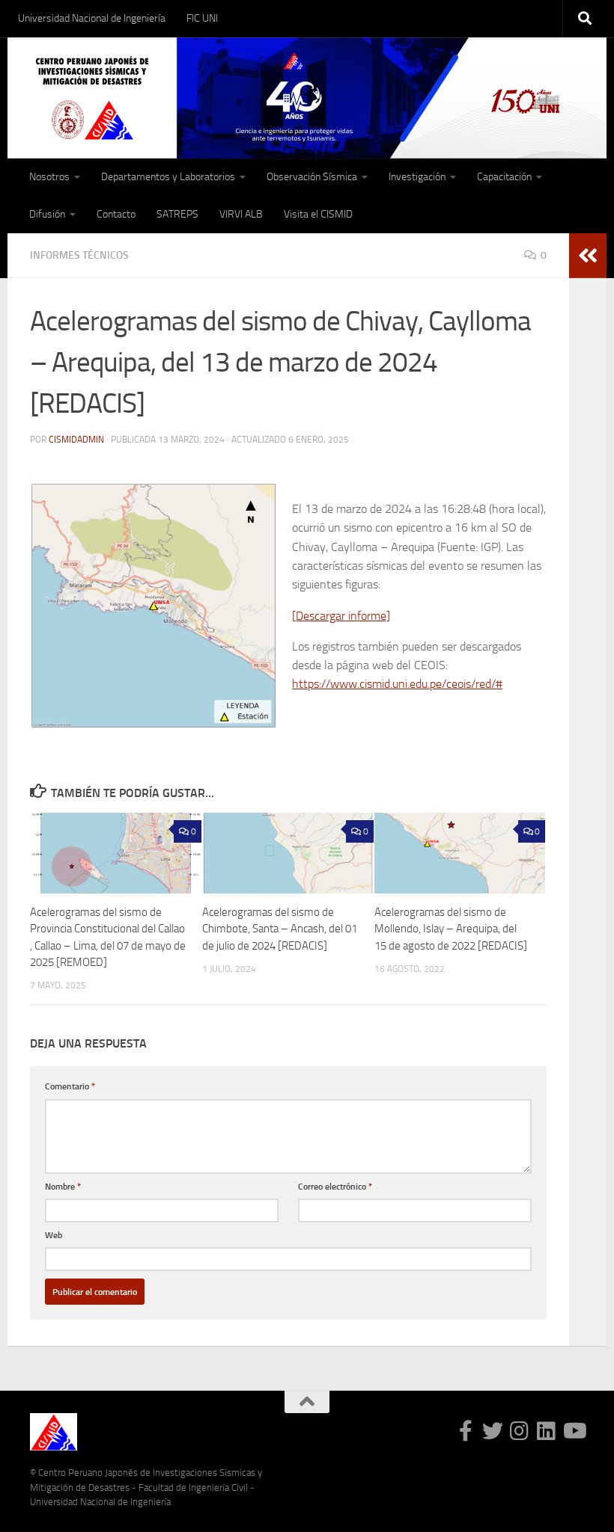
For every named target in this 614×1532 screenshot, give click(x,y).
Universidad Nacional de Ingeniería (91, 18)
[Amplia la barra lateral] (588, 255)
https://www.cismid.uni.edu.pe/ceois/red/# (397, 684)
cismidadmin (76, 439)
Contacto (116, 214)
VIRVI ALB (241, 214)
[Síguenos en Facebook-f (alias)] (465, 1431)
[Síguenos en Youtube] (573, 1431)
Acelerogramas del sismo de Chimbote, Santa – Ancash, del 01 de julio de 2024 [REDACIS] (279, 929)
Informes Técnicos (79, 255)
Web (53, 1234)
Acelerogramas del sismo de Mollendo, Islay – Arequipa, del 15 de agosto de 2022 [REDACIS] (450, 929)
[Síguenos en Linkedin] (546, 1431)
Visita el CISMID (318, 214)
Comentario (70, 1086)
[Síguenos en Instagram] (519, 1431)
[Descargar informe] (341, 616)
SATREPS (177, 214)
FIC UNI (202, 18)
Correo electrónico (335, 1186)
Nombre (63, 1186)
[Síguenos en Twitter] (492, 1431)
